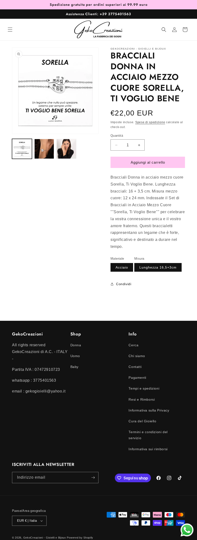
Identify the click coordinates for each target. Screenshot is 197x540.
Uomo (75, 356)
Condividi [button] (123, 284)
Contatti (135, 367)
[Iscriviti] (93, 477)
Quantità (117, 135)
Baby (74, 367)
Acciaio (122, 267)
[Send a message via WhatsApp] (187, 530)
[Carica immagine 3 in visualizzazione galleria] (66, 149)
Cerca (133, 345)
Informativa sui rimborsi (148, 449)
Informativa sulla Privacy (149, 410)
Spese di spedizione (150, 122)
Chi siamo (137, 356)
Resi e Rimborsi (142, 399)
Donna (75, 345)
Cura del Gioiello (142, 421)
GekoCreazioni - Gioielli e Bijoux (44, 537)
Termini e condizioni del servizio (148, 435)
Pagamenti (137, 377)
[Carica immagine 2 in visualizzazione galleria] (44, 149)
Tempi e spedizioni (144, 388)
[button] (10, 29)
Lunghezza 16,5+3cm (158, 267)
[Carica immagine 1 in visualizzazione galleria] (22, 149)
